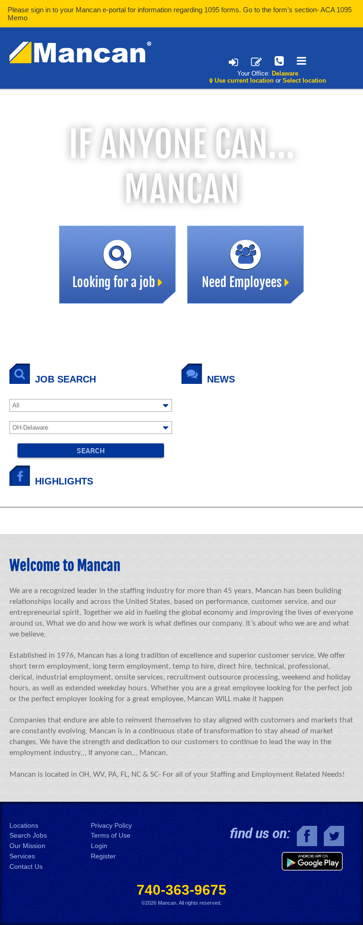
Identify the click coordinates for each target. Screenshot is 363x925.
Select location (304, 80)
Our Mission (27, 845)
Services (22, 856)
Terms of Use (110, 835)
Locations (23, 825)
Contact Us (26, 866)
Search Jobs (28, 835)
